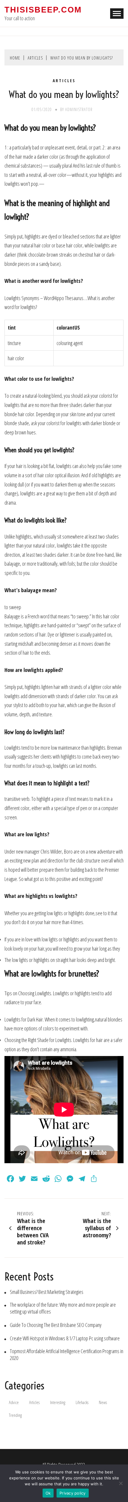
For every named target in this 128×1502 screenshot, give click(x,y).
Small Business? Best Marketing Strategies (46, 1292)
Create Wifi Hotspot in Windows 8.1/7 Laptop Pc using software (65, 1338)
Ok (48, 1493)
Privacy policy (73, 1493)
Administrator (79, 109)
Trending (15, 1415)
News (103, 1402)
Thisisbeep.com (43, 9)
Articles (64, 81)
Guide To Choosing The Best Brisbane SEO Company (56, 1325)
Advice (14, 1402)
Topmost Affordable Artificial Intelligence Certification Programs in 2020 (66, 1354)
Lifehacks (82, 1402)
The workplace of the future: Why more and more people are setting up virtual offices (63, 1308)
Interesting (57, 1402)
